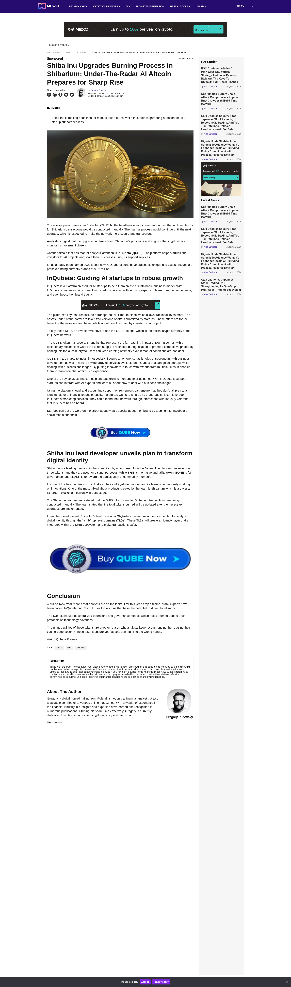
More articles (54, 722)
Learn (200, 6)
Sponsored (55, 58)
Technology (77, 6)
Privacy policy (161, 981)
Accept (145, 981)
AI (127, 6)
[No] (286, 982)
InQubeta (53, 286)
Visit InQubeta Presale (62, 639)
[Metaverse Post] (49, 6)
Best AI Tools (179, 6)
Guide (59, 647)
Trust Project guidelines (78, 666)
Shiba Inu (80, 647)
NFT (69, 647)
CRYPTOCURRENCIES (105, 6)
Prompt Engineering (149, 6)
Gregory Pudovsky (99, 90)
